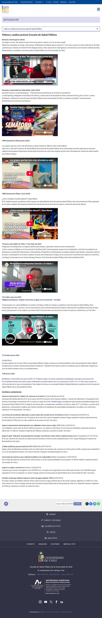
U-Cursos (48, 2)
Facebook (90, 503)
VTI (45, 612)
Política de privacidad (66, 612)
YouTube (45, 602)
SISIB (41, 612)
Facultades (38, 2)
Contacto (31, 544)
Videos (52, 532)
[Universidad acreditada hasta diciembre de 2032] (51, 587)
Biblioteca (52, 538)
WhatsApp (98, 503)
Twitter (51, 602)
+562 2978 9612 (54, 574)
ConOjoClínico (7, 360)
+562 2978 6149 (67, 574)
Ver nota (53, 420)
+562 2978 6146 (42, 574)
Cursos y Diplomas (52, 520)
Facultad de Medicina (26, 2)
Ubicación (43, 544)
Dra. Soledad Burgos (55, 402)
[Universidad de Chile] (10, 2)
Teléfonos (55, 544)
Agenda (52, 514)
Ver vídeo (26, 410)
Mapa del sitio (69, 544)
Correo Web (72, 2)
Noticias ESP (11, 19)
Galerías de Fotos (52, 526)
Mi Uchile (55, 2)
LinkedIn (94, 503)
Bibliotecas (63, 2)
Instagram (40, 602)
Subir (6, 504)
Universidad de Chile (52, 612)
